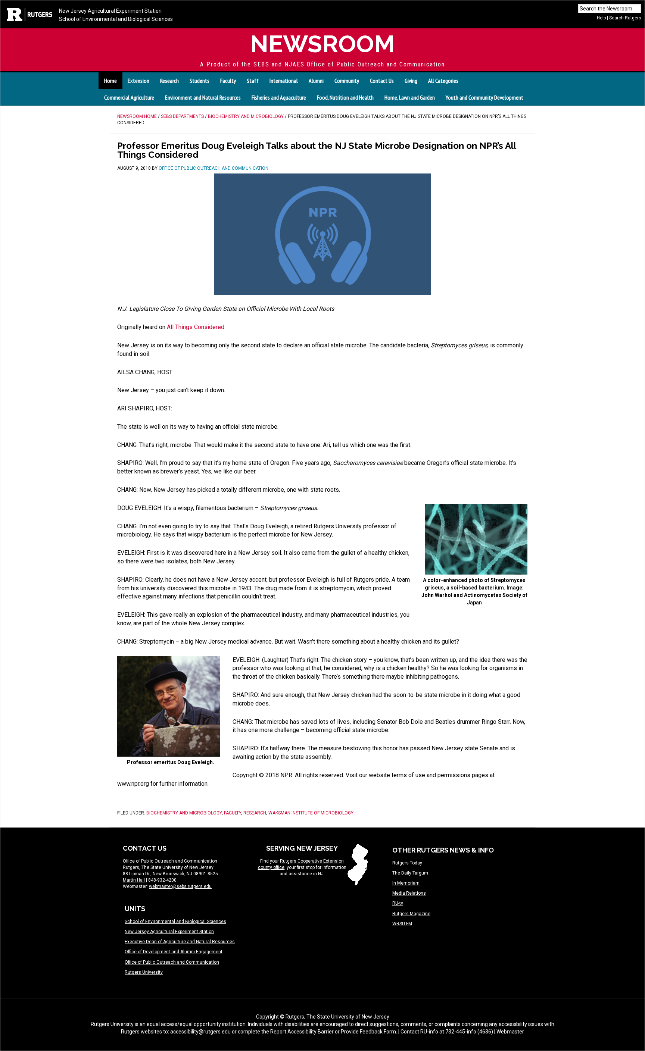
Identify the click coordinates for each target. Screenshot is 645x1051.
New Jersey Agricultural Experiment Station (110, 11)
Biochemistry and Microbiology (184, 813)
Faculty (232, 813)
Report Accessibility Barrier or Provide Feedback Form (333, 1032)
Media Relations (409, 893)
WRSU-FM (402, 923)
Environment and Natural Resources (203, 97)
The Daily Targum (410, 873)
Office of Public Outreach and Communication (172, 962)
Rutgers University (144, 972)
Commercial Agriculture (129, 97)
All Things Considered (195, 327)
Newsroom (322, 44)
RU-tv (397, 903)
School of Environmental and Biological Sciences (116, 19)
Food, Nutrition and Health (345, 97)
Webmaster (510, 1032)
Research (254, 813)
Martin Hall (134, 880)
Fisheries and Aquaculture (279, 97)
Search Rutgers (625, 18)
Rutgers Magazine (411, 913)
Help (601, 18)
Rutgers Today (407, 863)
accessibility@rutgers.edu (200, 1032)
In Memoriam (406, 883)
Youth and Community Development (484, 97)
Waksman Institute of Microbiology (310, 813)
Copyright (267, 1017)
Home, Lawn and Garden (409, 97)
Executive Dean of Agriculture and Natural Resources (180, 941)
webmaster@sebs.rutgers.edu (180, 886)
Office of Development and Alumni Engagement (173, 951)
